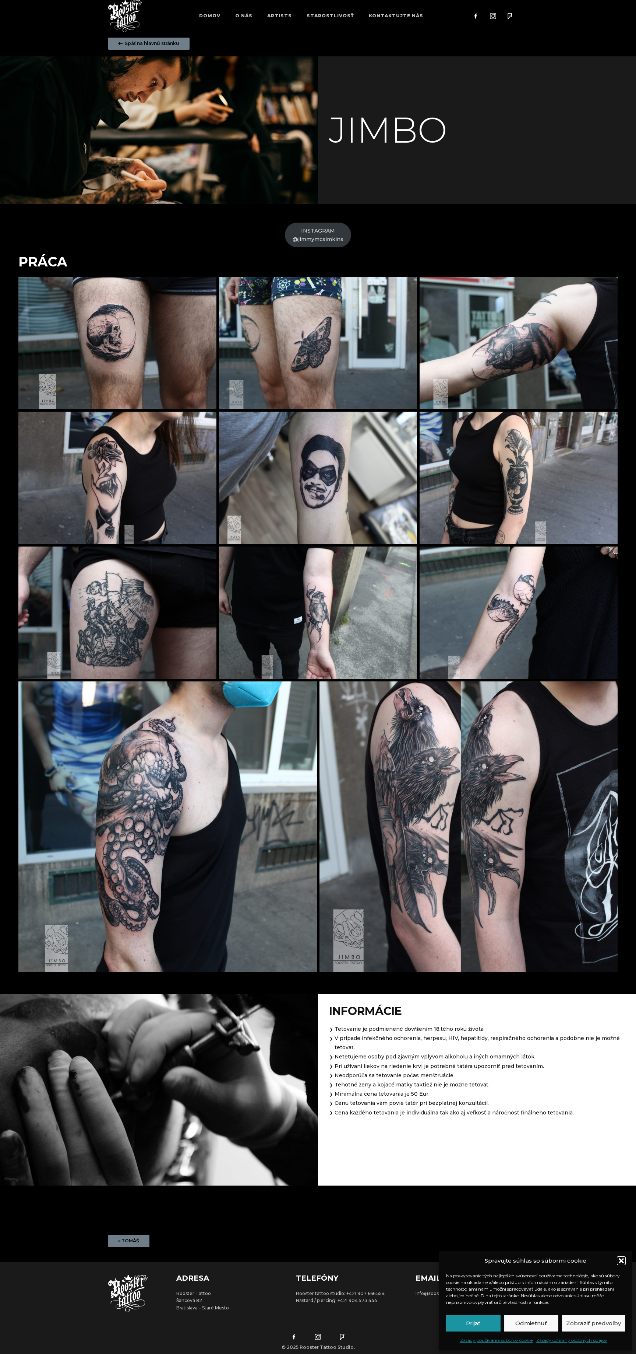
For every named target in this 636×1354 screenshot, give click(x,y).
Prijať (473, 1323)
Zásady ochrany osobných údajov (571, 1340)
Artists (279, 15)
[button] (621, 1260)
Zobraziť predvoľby (593, 1323)
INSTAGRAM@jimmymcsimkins (318, 234)
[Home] (125, 16)
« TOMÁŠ (128, 1240)
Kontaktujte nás (396, 15)
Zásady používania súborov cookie (496, 1340)
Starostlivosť (330, 15)
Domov (209, 15)
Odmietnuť (531, 1323)
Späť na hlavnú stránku (151, 43)
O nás (243, 15)
